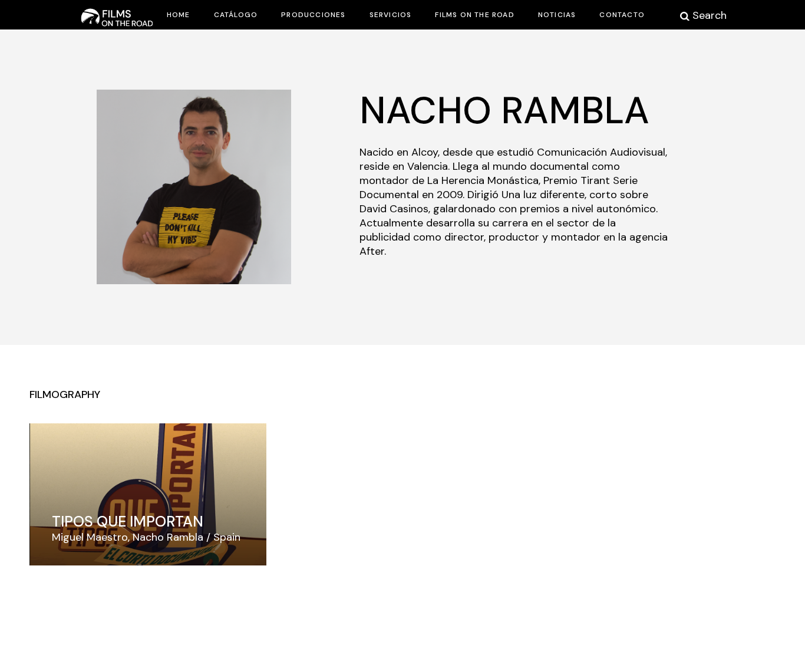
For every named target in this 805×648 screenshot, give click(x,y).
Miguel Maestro (90, 537)
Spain (226, 537)
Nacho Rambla (168, 537)
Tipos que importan (127, 521)
